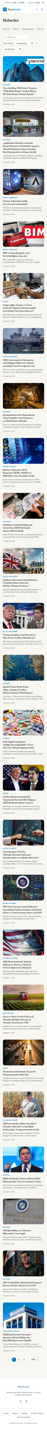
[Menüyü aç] (42, 9)
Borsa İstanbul (28, 29)
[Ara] (36, 9)
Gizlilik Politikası (37, 1413)
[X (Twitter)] (20, 1401)
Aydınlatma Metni (23, 1417)
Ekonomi (6, 29)
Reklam (24, 1413)
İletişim (15, 1413)
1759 (33, 1360)
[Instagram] (26, 1401)
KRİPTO (16, 29)
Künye (6, 1413)
